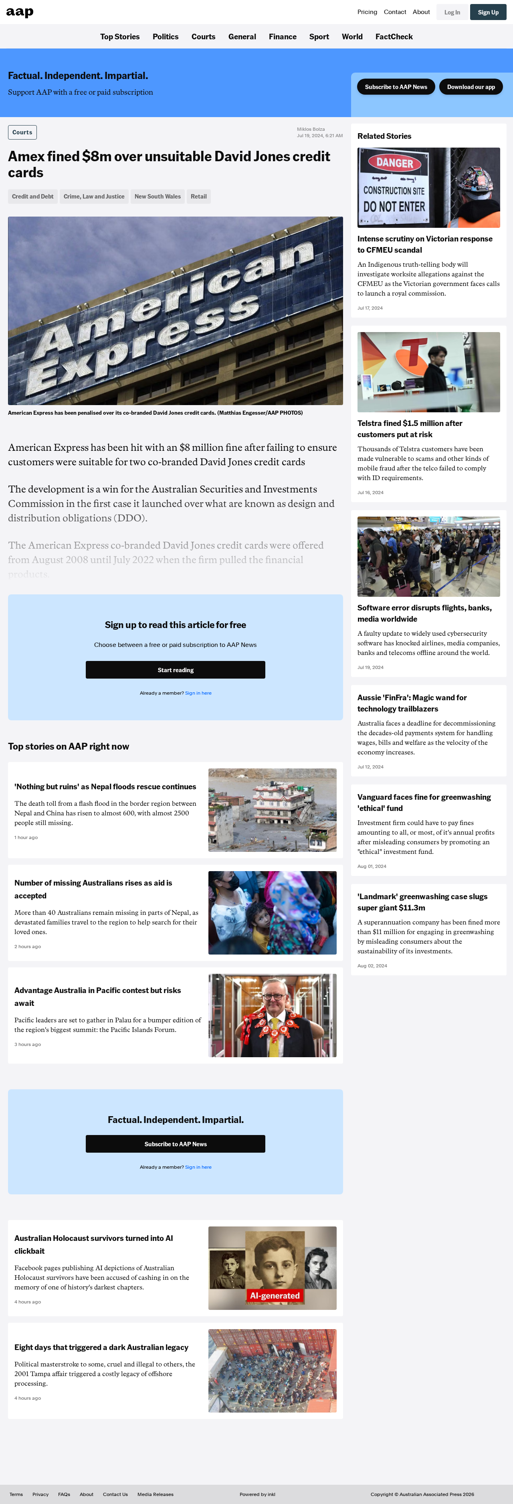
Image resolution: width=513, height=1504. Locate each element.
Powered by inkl (257, 1494)
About (421, 12)
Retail (199, 196)
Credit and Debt (33, 196)
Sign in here (198, 693)
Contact (395, 12)
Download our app (471, 87)
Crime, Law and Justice (94, 196)
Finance (283, 36)
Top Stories (120, 36)
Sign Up (488, 12)
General (242, 36)
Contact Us (115, 1494)
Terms (16, 1494)
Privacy (40, 1494)
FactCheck (394, 36)
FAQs (64, 1494)
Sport (319, 36)
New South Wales (158, 196)
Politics (166, 36)
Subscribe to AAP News (396, 87)
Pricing (367, 12)
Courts (204, 36)
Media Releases (155, 1494)
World (352, 36)
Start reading (176, 670)
